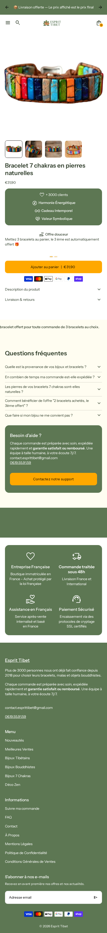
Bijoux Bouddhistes (20, 767)
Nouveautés (14, 740)
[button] (13, 149)
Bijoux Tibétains (17, 758)
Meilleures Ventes (19, 749)
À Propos (12, 835)
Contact (11, 826)
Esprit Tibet (59, 926)
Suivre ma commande (22, 808)
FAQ (8, 817)
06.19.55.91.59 (20, 462)
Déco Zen (12, 784)
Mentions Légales (19, 844)
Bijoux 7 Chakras (18, 776)
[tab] (51, 256)
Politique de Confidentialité (26, 853)
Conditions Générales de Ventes (30, 861)
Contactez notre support (53, 479)
